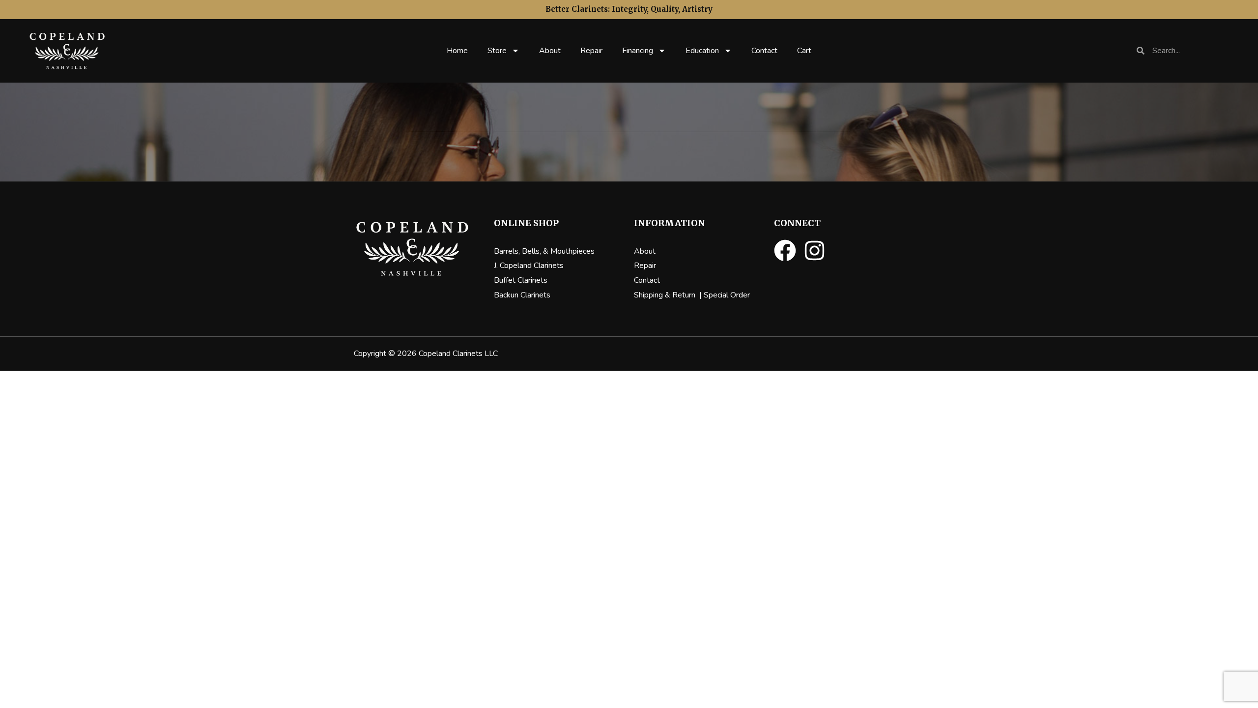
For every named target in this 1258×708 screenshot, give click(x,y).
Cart (804, 50)
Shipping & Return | (669, 295)
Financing (637, 50)
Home (457, 50)
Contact (764, 50)
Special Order (727, 295)
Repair (591, 50)
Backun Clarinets (522, 295)
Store (497, 50)
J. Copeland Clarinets (529, 265)
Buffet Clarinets (520, 280)
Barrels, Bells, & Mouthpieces (544, 251)
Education (702, 50)
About (550, 50)
